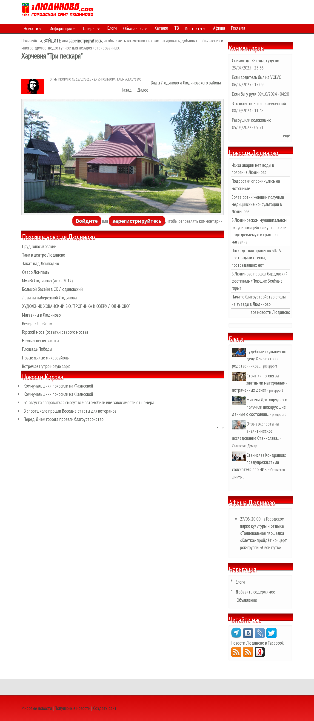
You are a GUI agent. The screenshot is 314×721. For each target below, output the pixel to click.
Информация (59, 29)
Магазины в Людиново (41, 315)
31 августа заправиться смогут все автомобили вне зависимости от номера (89, 402)
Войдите (87, 221)
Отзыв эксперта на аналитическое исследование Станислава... (255, 431)
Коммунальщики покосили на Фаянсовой (58, 386)
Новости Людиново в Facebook (257, 643)
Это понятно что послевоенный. (259, 103)
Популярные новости (72, 708)
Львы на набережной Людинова (49, 298)
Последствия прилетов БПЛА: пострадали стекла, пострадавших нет (256, 257)
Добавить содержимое (255, 592)
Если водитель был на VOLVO (256, 77)
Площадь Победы (37, 349)
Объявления (132, 29)
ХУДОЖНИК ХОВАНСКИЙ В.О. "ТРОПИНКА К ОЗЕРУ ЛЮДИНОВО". (76, 306)
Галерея (88, 29)
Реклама (238, 28)
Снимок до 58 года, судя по (255, 61)
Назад (126, 90)
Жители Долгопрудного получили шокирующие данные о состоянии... (259, 407)
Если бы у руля (244, 94)
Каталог (161, 28)
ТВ (176, 28)
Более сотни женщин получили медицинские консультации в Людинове (257, 204)
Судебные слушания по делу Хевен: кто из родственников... (259, 358)
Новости (29, 29)
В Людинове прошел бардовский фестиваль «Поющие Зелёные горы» (259, 281)
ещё (286, 136)
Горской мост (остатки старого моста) (55, 332)
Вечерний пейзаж (37, 323)
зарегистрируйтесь (137, 221)
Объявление (247, 600)
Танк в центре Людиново (43, 255)
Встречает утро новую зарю (46, 366)
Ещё (220, 427)
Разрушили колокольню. (252, 120)
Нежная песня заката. (41, 340)
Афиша (219, 28)
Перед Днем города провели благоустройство (63, 419)
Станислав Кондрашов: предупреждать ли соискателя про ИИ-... (259, 462)
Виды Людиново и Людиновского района (186, 83)
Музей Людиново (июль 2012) (47, 281)
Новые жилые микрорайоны (45, 358)
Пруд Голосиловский (39, 246)
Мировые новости (36, 708)
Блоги (112, 28)
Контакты (192, 29)
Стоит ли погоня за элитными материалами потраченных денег (260, 383)
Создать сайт (105, 708)
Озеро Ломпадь (35, 272)
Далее (142, 90)
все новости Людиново (270, 312)
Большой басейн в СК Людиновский (52, 289)
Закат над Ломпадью (40, 263)
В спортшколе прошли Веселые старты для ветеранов (70, 411)
